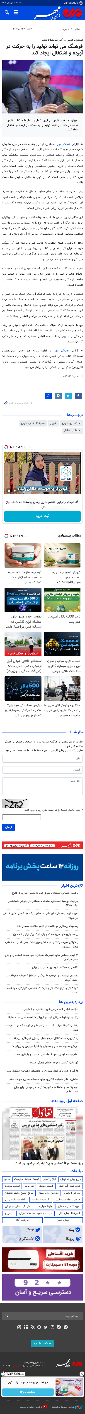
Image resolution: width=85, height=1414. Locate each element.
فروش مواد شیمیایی (68, 1199)
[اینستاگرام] (52, 1327)
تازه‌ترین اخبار (72, 886)
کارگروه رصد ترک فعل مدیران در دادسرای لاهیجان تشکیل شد (42, 1071)
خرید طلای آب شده (69, 1186)
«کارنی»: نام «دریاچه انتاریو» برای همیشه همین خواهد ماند (43, 1079)
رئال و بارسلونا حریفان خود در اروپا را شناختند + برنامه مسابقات (42, 1017)
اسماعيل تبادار (72, 430)
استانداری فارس (71, 423)
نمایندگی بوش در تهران (18, 1206)
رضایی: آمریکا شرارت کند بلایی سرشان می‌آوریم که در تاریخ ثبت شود (41, 1027)
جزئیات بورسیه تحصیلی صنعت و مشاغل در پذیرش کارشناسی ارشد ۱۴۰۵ (43, 903)
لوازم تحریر (50, 1179)
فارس (66, 29)
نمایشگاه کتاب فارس (33, 423)
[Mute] (15, 490)
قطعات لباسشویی (15, 1199)
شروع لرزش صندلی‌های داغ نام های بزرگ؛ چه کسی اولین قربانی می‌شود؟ (40, 915)
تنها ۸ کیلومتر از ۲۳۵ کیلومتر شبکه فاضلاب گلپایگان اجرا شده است (42, 990)
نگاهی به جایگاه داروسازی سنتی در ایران (55, 967)
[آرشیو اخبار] (26, 1327)
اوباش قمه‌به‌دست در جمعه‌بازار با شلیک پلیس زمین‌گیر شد (44, 1046)
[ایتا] (19, 1327)
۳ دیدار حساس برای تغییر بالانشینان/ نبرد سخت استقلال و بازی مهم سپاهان (41, 957)
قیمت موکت (46, 1186)
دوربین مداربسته (49, 1193)
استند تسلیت (12, 1186)
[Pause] (9, 490)
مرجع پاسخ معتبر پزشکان (19, 1193)
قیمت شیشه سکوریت (26, 1179)
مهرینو (8, 1213)
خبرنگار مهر (63, 144)
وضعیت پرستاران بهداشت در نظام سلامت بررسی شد (47, 926)
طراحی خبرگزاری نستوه (63, 1407)
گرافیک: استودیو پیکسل (31, 1407)
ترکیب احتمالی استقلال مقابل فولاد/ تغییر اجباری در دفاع (45, 893)
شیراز (53, 423)
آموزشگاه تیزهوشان (69, 1206)
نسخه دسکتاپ (42, 1343)
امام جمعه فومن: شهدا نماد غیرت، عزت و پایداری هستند (45, 1054)
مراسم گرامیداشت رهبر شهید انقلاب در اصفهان (51, 1009)
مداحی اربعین (72, 1193)
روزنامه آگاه (22, 1220)
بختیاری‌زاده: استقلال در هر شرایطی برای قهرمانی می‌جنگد (45, 1038)
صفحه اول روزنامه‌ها (67, 1101)
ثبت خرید (42, 516)
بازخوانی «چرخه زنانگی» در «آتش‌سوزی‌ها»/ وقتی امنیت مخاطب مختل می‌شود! (41, 944)
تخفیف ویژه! (28, 1392)
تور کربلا (29, 1186)
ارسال (8, 827)
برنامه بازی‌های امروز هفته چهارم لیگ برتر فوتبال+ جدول (45, 934)
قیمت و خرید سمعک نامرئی (35, 1213)
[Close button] (81, 1374)
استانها (77, 29)
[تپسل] (6, 447)
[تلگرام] (65, 1327)
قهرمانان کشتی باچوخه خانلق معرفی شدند (53, 1062)
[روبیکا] (39, 1327)
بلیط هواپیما (45, 1206)
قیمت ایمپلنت (40, 1199)
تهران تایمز (63, 1220)
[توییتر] (46, 1327)
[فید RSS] (32, 1327)
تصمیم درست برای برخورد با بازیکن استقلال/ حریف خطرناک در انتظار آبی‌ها (42, 977)
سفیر (7, 1179)
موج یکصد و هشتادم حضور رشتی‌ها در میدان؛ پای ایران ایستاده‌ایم (46, 1089)
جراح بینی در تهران (70, 1179)
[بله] (59, 1327)
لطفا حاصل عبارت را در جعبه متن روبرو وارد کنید (53, 810)
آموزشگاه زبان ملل (69, 1213)
